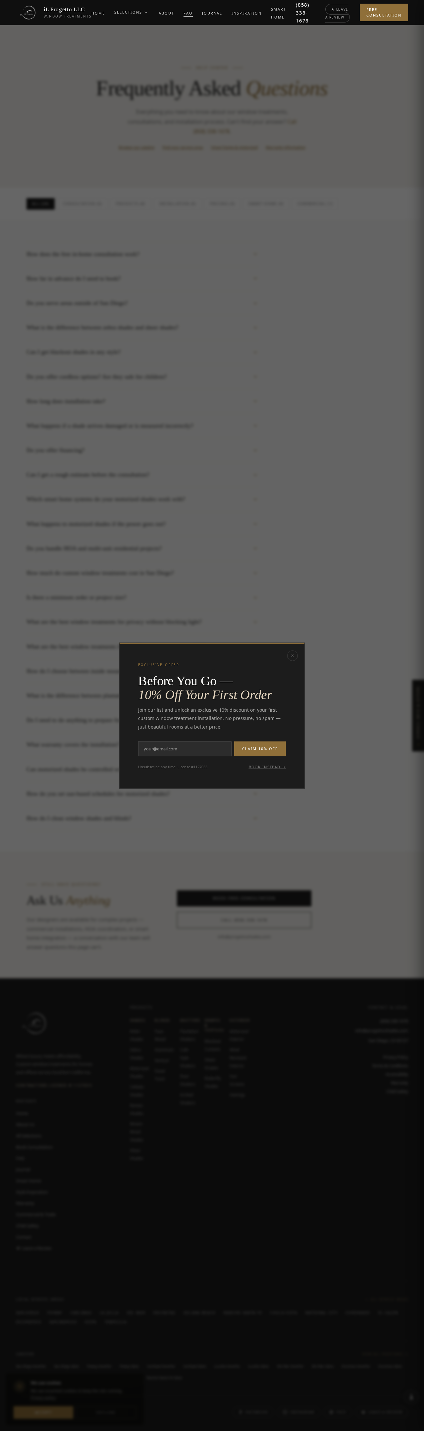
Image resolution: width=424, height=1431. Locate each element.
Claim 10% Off (260, 748)
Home (98, 13)
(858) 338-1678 (302, 12)
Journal (212, 13)
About (166, 13)
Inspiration (247, 13)
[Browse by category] (146, 12)
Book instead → (267, 766)
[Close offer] (292, 655)
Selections (128, 12)
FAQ (188, 13)
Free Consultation (383, 12)
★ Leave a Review (336, 13)
